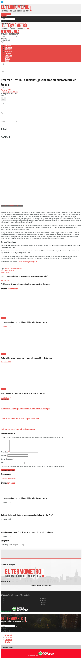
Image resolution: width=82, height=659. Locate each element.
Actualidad (43, 598)
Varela (7, 61)
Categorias (4, 545)
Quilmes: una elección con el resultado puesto (18, 429)
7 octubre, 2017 (6, 90)
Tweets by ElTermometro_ (9, 479)
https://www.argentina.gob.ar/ (28, 262)
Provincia (8, 19)
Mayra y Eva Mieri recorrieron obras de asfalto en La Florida (23, 393)
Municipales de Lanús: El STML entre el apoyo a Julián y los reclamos (27, 532)
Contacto (3, 16)
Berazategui (9, 63)
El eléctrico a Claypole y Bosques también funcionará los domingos (25, 409)
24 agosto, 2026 (6, 326)
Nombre (4, 455)
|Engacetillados (13, 92)
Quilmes (7, 95)
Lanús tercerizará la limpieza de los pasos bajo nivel (20, 418)
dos (5, 269)
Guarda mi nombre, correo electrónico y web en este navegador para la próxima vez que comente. (34, 467)
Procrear (19, 269)
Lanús (6, 55)
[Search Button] (16, 36)
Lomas (7, 87)
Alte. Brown (8, 48)
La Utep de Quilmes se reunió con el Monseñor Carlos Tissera (24, 322)
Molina (14, 269)
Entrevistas (43, 600)
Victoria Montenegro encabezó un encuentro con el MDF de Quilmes (26, 357)
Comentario (5, 452)
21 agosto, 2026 (6, 362)
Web (2, 463)
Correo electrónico (7, 459)
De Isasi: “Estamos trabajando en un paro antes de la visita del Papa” (27, 515)
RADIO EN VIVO (6, 14)
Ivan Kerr (9, 269)
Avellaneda (8, 49)
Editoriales (43, 602)
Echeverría (8, 71)
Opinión (43, 604)
